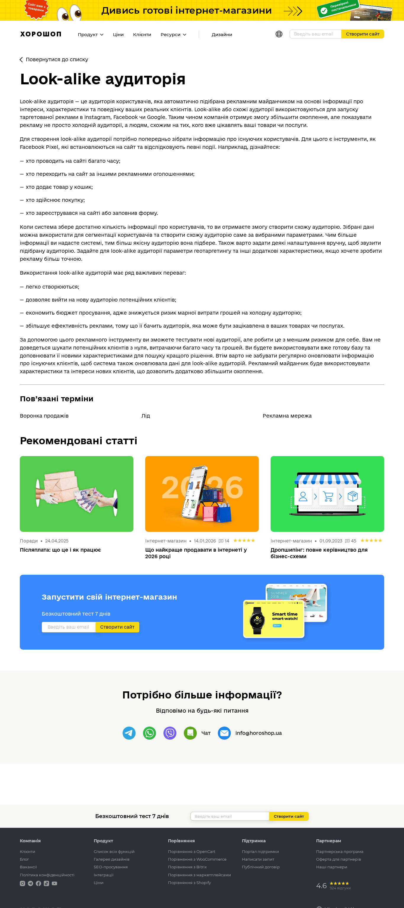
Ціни (118, 34)
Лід (145, 415)
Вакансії (28, 866)
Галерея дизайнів (112, 859)
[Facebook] (39, 883)
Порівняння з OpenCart (191, 851)
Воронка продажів (44, 415)
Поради (29, 540)
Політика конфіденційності (47, 874)
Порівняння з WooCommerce (197, 859)
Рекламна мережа (287, 415)
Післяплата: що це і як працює (60, 550)
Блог (24, 859)
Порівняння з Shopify (189, 882)
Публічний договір (261, 866)
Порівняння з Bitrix (187, 866)
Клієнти (142, 34)
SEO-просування (111, 866)
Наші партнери (331, 866)
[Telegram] (129, 733)
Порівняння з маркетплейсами (199, 874)
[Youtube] (54, 883)
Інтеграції (104, 874)
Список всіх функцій (114, 851)
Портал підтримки (260, 851)
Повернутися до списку (57, 59)
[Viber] (170, 733)
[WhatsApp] (149, 733)
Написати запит (258, 859)
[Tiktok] (47, 883)
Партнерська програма (339, 851)
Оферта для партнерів (338, 859)
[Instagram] (23, 883)
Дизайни (222, 34)
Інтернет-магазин (166, 540)
